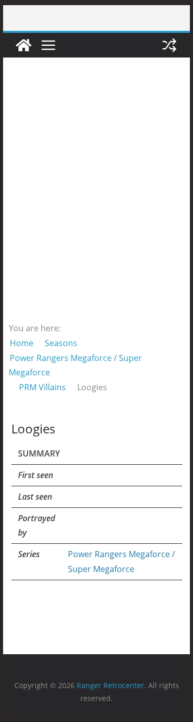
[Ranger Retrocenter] (23, 45)
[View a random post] (169, 45)
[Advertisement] (96, 188)
